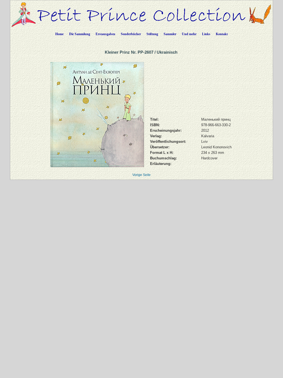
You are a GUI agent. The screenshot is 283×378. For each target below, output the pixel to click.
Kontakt (222, 34)
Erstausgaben (105, 34)
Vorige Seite (141, 175)
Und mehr (189, 34)
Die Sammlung (79, 34)
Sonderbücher (131, 34)
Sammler (170, 34)
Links (206, 34)
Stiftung (152, 34)
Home (59, 34)
